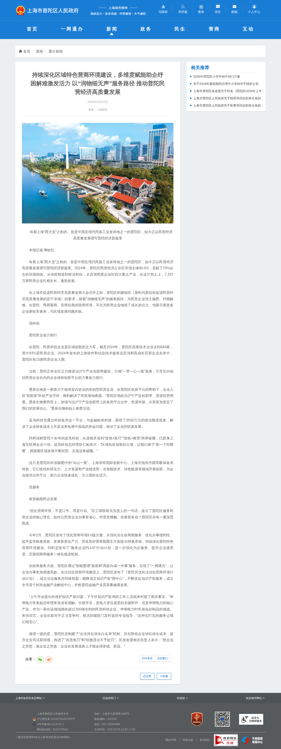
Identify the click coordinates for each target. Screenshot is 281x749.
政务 (146, 28)
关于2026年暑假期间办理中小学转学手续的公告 (226, 84)
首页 (32, 28)
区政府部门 (111, 698)
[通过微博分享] (48, 659)
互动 (248, 28)
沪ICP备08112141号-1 (50, 724)
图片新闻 (56, 51)
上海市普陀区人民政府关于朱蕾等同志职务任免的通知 (229, 105)
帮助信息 (188, 740)
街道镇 (182, 698)
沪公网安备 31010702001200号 (56, 718)
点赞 (148, 676)
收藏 (165, 676)
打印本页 (147, 658)
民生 (180, 28)
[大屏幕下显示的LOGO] (49, 10)
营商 (214, 28)
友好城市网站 (255, 698)
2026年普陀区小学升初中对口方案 (216, 76)
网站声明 (171, 740)
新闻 (112, 28)
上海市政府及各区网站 (30, 698)
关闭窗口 (162, 658)
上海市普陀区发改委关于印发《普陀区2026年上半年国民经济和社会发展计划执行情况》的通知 (229, 91)
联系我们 (205, 740)
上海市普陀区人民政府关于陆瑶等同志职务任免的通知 (229, 98)
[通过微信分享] (40, 659)
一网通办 (72, 28)
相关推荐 (200, 67)
